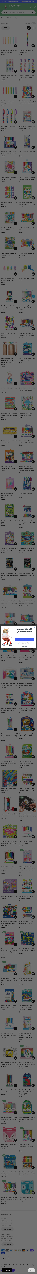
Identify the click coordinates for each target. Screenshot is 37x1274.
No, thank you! (24, 646)
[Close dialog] (35, 627)
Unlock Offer (24, 639)
